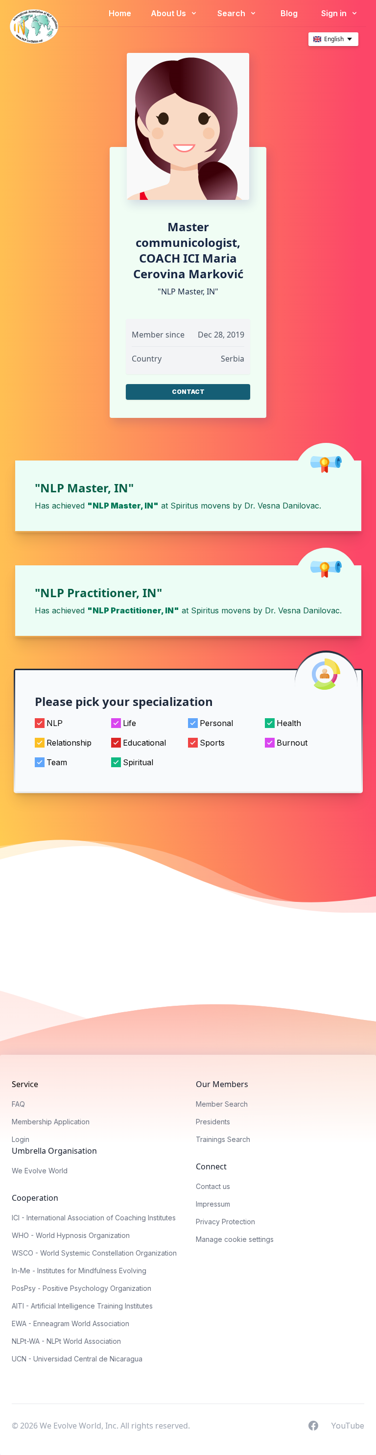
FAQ (18, 1104)
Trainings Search (223, 1139)
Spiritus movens (200, 505)
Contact (188, 391)
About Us (169, 13)
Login (20, 1139)
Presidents (213, 1121)
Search (232, 13)
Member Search (222, 1104)
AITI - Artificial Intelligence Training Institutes (82, 1306)
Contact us (213, 1186)
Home (120, 13)
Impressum (213, 1204)
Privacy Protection (225, 1221)
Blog (289, 13)
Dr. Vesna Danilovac (281, 505)
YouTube (347, 1425)
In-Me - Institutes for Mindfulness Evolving (79, 1270)
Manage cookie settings (235, 1239)
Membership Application (51, 1121)
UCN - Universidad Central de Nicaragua (77, 1359)
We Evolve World (40, 1170)
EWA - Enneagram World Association (70, 1323)
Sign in (335, 13)
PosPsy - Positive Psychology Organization (81, 1288)
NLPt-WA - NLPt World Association (66, 1341)
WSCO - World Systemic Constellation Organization (94, 1253)
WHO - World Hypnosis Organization (71, 1235)
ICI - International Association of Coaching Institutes (94, 1217)
